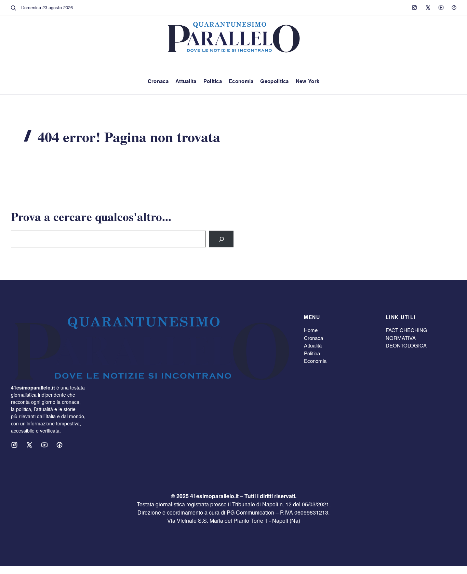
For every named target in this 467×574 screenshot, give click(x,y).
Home (311, 329)
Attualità (313, 345)
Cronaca (158, 81)
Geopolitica (274, 81)
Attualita (186, 81)
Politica (212, 81)
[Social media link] (414, 7)
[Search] (221, 239)
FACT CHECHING (406, 329)
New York (307, 81)
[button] (13, 7)
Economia (241, 81)
